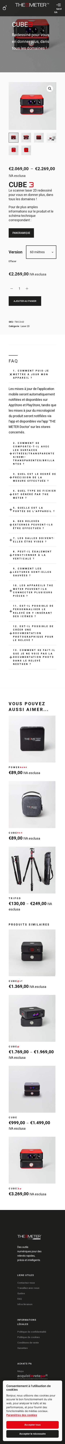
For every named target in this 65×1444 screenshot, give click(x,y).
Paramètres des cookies (21, 1415)
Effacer (12, 261)
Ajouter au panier (25, 301)
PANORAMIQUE (21, 233)
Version (15, 252)
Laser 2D (25, 326)
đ (50, 88)
